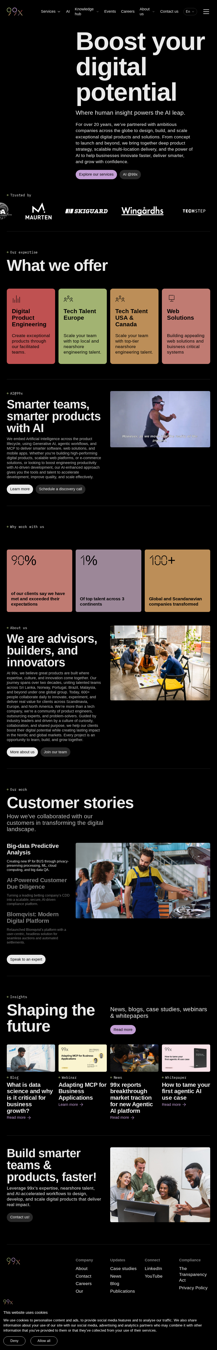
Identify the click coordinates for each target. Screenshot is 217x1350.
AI (68, 11)
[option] (39, 857)
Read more (19, 1117)
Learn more (71, 1104)
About (82, 1268)
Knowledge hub (84, 11)
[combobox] (190, 11)
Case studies (123, 1268)
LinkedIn (153, 1268)
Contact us (169, 11)
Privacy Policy (193, 1287)
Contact (83, 1276)
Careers (128, 11)
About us (145, 11)
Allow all (44, 1341)
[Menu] (206, 12)
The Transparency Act (193, 1274)
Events (110, 11)
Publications (122, 1291)
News (115, 1276)
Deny (14, 1341)
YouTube (154, 1276)
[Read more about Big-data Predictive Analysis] (143, 903)
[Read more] (160, 662)
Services (48, 11)
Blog (114, 1283)
